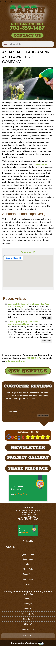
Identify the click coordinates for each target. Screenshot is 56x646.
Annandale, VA (28, 252)
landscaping (41, 164)
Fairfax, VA (28, 599)
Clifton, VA (28, 624)
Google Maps (28, 559)
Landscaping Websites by (24, 643)
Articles (28, 564)
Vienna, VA (28, 604)
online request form (15, 361)
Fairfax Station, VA (28, 629)
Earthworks (28, 512)
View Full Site (28, 579)
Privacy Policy (28, 569)
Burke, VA (28, 609)
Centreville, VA (28, 614)
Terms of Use (28, 574)
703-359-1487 (33, 358)
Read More (46, 318)
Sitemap (28, 584)
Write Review (11, 547)
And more (28, 636)
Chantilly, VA (28, 619)
